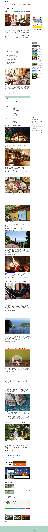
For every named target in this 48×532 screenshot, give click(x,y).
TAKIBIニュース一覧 (39, 132)
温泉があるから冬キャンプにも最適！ (12, 59)
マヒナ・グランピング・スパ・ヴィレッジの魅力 (12, 52)
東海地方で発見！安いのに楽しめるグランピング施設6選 (12, 455)
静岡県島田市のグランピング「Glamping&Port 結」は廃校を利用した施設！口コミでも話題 (16, 453)
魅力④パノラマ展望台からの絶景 (11, 55)
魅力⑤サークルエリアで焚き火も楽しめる (12, 56)
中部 (12, 4)
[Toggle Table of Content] (28, 50)
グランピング (8, 497)
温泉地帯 (11, 497)
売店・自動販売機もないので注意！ (12, 62)
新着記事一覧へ (40, 60)
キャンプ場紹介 (9, 4)
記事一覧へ (27, 505)
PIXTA (7, 411)
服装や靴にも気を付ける (10, 63)
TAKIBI (6, 4)
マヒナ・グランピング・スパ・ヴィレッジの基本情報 (13, 51)
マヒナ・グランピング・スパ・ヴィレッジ (11, 193)
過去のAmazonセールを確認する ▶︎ (37, 29)
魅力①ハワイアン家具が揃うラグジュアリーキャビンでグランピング (15, 53)
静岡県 (14, 497)
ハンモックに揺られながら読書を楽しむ (12, 58)
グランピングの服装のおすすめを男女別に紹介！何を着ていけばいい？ (14, 457)
